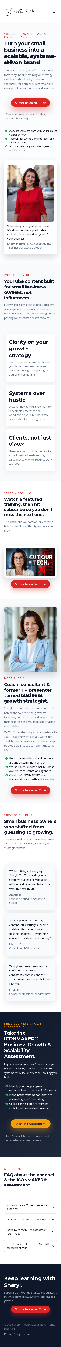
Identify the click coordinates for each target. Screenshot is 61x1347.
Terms (26, 1334)
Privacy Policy (12, 1334)
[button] (53, 11)
